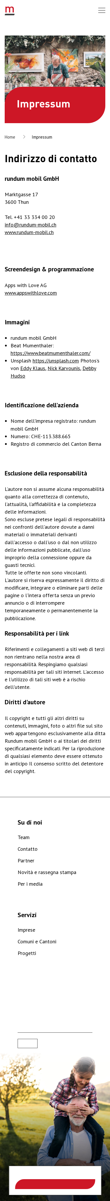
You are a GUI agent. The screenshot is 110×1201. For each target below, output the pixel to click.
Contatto (28, 849)
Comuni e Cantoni (37, 941)
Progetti (27, 953)
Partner (26, 860)
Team (24, 837)
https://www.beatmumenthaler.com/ (50, 353)
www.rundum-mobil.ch (29, 232)
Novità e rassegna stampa (47, 872)
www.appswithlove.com (31, 292)
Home (10, 137)
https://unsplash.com (56, 360)
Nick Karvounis (64, 368)
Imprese (26, 929)
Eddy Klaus (32, 368)
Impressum (42, 137)
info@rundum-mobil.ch (30, 224)
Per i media (30, 883)
